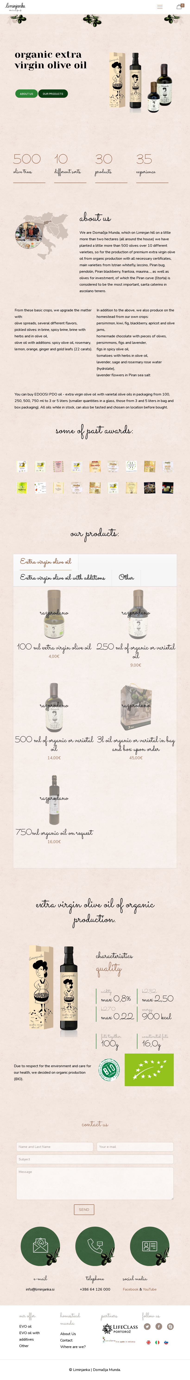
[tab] (45, 562)
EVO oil (25, 1326)
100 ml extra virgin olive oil (54, 647)
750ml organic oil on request (54, 833)
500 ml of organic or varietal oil (54, 744)
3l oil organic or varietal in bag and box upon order (136, 744)
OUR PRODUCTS (53, 93)
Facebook (131, 1289)
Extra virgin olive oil (45, 562)
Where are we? (73, 1346)
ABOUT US (26, 93)
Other (126, 578)
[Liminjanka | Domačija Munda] (15, 7)
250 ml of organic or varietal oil (136, 652)
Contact (66, 1340)
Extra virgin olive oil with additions (62, 578)
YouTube (150, 1289)
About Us (68, 1333)
